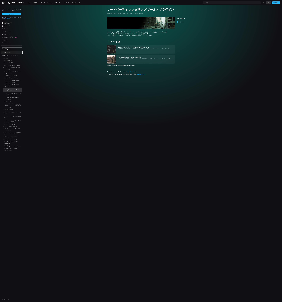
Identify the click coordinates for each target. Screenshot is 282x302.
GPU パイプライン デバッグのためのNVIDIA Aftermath (13, 94)
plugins (109, 65)
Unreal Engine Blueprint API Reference (11, 142)
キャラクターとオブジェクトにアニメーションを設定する (12, 120)
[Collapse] (3, 67)
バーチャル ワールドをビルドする (12, 65)
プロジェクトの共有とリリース (11, 136)
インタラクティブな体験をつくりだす (12, 116)
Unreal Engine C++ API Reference (12, 146)
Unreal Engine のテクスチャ (12, 86)
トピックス (181, 22)
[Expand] (3, 58)
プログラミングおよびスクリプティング (12, 112)
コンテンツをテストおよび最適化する (12, 133)
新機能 (6, 58)
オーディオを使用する (9, 124)
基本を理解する (8, 60)
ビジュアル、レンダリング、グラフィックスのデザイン (12, 68)
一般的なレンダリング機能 (11, 75)
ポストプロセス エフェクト (11, 78)
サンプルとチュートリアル (10, 139)
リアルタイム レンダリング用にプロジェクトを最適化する (13, 81)
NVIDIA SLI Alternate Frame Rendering (12, 98)
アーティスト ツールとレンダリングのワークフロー (13, 72)
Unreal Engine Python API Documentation (10, 149)
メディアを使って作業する (10, 126)
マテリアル (8, 101)
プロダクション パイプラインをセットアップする (12, 129)
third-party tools (126, 65)
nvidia (133, 65)
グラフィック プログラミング (12, 84)
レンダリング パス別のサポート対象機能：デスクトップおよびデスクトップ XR (13, 105)
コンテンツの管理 (8, 62)
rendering (114, 65)
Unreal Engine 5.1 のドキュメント (10, 55)
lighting (119, 65)
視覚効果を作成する (9, 109)
